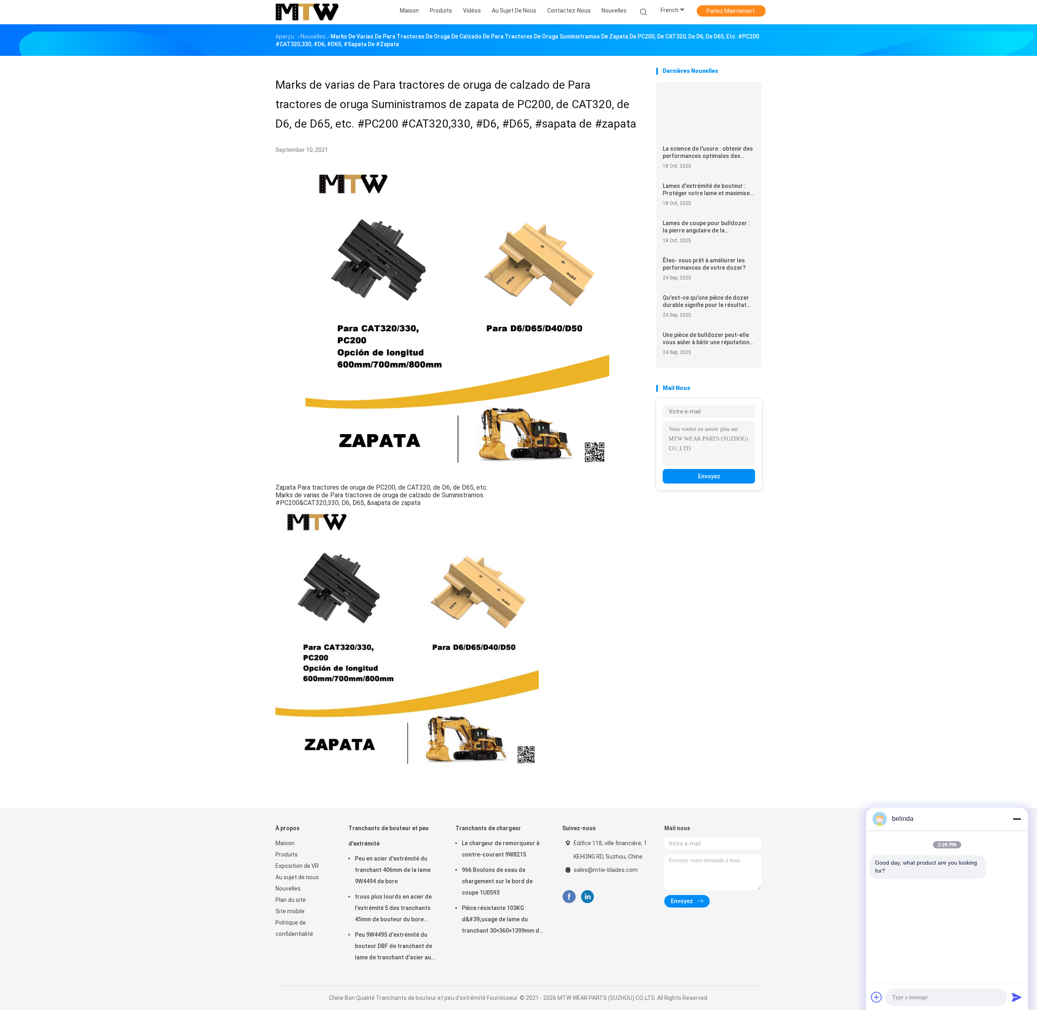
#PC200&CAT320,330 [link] (307, 503)
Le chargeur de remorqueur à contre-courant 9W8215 (501, 849)
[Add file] (876, 997)
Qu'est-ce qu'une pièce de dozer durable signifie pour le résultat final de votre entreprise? (706, 301)
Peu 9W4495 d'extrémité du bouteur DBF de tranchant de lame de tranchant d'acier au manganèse (393, 947)
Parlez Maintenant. (731, 11)
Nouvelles (288, 888)
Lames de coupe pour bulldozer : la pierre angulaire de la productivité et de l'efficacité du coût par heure (706, 227)
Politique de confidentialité (294, 928)
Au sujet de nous (297, 877)
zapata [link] (410, 503)
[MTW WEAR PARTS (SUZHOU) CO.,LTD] (307, 12)
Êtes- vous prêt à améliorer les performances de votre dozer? (704, 264)
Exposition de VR (297, 866)
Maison (284, 843)
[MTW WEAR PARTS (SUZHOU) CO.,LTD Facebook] (569, 897)
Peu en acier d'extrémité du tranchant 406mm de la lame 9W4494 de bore (393, 869)
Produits (286, 854)
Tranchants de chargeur (488, 828)
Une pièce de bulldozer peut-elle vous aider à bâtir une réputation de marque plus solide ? (706, 339)
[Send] (1016, 997)
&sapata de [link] (383, 503)
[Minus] (1017, 819)
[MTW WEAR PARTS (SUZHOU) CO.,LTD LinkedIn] (587, 897)
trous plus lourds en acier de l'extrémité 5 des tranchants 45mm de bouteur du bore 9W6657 (393, 909)
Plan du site (290, 900)
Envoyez (709, 476)
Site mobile (290, 911)
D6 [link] (345, 503)
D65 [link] (358, 503)
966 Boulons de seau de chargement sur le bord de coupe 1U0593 (497, 881)
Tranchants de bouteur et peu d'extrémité (388, 836)
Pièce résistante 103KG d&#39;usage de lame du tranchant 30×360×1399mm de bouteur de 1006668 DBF (502, 920)
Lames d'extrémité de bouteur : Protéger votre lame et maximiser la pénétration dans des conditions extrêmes (707, 190)
